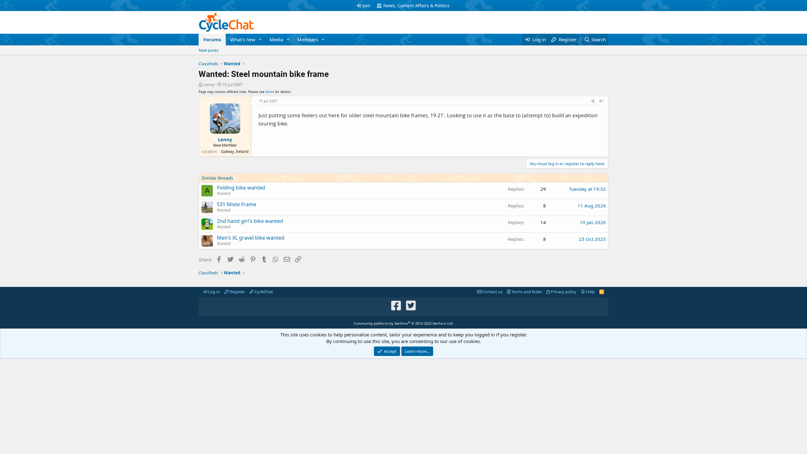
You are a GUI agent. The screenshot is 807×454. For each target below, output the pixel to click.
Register (237, 291)
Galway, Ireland (234, 151)
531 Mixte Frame (236, 204)
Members (307, 39)
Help (590, 291)
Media (276, 39)
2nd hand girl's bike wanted (250, 221)
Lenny (209, 84)
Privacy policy (563, 291)
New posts (208, 50)
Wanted (223, 193)
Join (366, 6)
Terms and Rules (526, 291)
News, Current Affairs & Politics (416, 6)
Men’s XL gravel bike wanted (250, 237)
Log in (213, 291)
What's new (242, 39)
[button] (260, 39)
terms (269, 92)
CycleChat (263, 291)
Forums (212, 39)
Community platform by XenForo (404, 323)
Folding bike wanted (241, 187)
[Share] (593, 101)
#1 (601, 101)
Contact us (491, 291)
